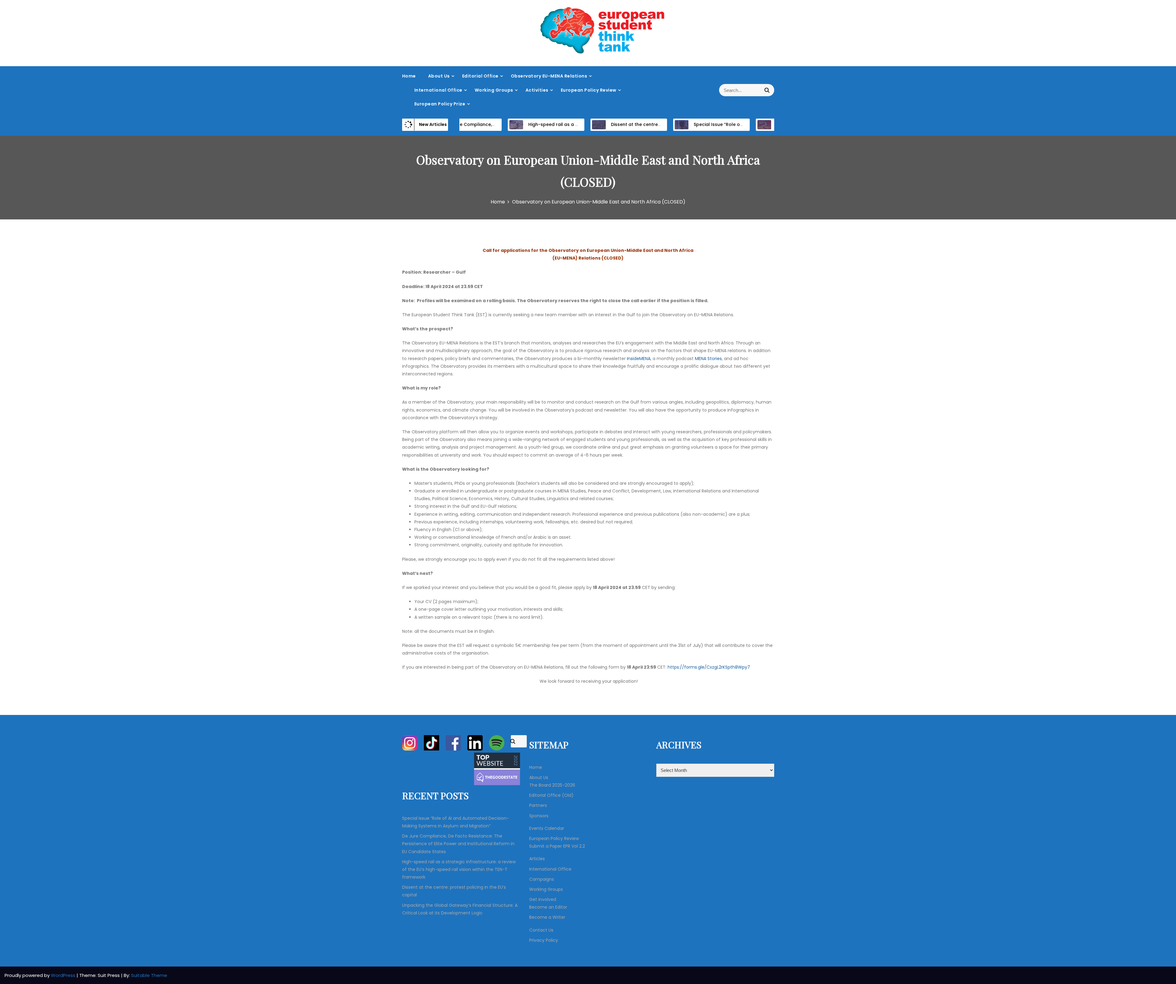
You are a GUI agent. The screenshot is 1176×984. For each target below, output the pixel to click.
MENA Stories (708, 358)
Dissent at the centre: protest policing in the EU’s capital (650, 124)
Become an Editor (548, 907)
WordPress (64, 975)
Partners (538, 805)
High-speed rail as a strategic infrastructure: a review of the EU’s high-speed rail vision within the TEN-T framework (459, 869)
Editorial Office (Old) (551, 795)
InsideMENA (638, 358)
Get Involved (542, 899)
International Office (438, 90)
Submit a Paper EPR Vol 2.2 (557, 846)
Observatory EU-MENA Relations (549, 76)
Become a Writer (547, 917)
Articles (537, 859)
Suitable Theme (149, 975)
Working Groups (494, 90)
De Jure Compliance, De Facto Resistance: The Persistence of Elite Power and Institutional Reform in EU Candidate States (458, 843)
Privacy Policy (543, 940)
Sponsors (538, 816)
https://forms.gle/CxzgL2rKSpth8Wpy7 (709, 667)
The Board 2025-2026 (552, 785)
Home (409, 76)
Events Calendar (546, 828)
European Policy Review (588, 90)
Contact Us (541, 930)
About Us (439, 76)
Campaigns (541, 879)
